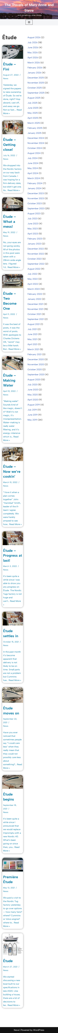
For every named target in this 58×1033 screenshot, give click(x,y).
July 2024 (33, 158)
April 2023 (33, 233)
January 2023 (34, 243)
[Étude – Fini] (12, 52)
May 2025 (33, 113)
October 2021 (34, 314)
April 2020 (33, 399)
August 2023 (34, 213)
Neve (16, 1030)
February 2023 (35, 238)
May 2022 (33, 279)
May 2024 (33, 168)
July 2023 (32, 218)
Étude (8, 961)
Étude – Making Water (9, 380)
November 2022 (36, 253)
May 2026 (33, 52)
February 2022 (35, 294)
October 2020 (35, 369)
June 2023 (33, 223)
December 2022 (36, 248)
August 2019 (34, 404)
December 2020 (36, 359)
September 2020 (36, 374)
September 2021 (36, 319)
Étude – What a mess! (9, 221)
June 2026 (33, 47)
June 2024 (33, 163)
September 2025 (36, 92)
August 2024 (34, 153)
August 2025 (34, 97)
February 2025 (35, 128)
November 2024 (36, 143)
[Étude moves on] (12, 695)
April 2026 (33, 57)
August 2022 (34, 269)
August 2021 (34, 324)
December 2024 (36, 138)
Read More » (14, 190)
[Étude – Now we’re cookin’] (12, 454)
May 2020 (33, 394)
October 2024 (35, 148)
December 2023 (36, 193)
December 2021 (35, 304)
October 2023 (35, 203)
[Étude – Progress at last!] (12, 538)
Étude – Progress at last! (12, 555)
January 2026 (34, 72)
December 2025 (36, 77)
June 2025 (33, 108)
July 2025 (32, 103)
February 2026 (35, 67)
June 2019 (33, 414)
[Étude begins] (12, 782)
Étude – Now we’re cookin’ (11, 471)
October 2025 (35, 87)
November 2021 (35, 309)
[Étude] (12, 944)
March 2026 (34, 62)
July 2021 (32, 329)
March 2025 (34, 123)
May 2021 (32, 339)
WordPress (38, 1030)
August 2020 (34, 379)
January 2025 (34, 133)
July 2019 (32, 409)
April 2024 (33, 173)
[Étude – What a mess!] (12, 204)
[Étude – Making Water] (12, 363)
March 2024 (34, 178)
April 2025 (33, 118)
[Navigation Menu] (29, 22)
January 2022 (34, 299)
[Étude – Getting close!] (12, 127)
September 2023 (36, 208)
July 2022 (32, 274)
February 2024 (35, 183)
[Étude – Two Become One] (12, 281)
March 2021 (33, 349)
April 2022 (33, 284)
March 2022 (34, 289)
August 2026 (34, 37)
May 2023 (33, 228)
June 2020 (33, 389)
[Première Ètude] (12, 865)
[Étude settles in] (12, 618)
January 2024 (34, 188)
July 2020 (32, 384)
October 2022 (35, 258)
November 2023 (36, 198)
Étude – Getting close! (9, 144)
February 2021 (35, 354)
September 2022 (36, 264)
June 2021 (33, 334)
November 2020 (36, 364)
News (5, 78)
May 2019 (32, 419)
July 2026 (32, 42)
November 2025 (36, 82)
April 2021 (32, 344)
